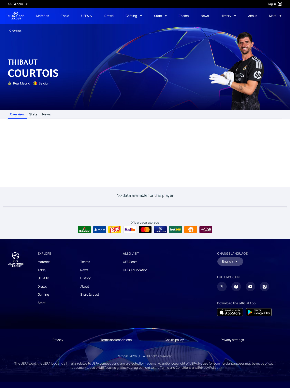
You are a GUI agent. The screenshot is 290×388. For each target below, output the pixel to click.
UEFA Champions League (16, 15)
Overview (17, 114)
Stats (33, 114)
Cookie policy (174, 340)
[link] (42, 15)
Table (42, 270)
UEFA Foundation (135, 270)
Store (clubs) (89, 294)
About (84, 286)
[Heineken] (84, 229)
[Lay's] (114, 229)
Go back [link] (16, 30)
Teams (85, 262)
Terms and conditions (116, 340)
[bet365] (175, 229)
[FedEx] (129, 229)
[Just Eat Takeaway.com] (190, 229)
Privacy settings (232, 340)
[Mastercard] (145, 229)
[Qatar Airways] (205, 229)
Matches (44, 262)
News (46, 114)
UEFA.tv (43, 278)
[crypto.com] (160, 229)
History (85, 278)
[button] (133, 15)
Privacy (57, 340)
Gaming (43, 294)
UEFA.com (130, 262)
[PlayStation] (99, 229)
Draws (42, 286)
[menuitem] (44, 15)
